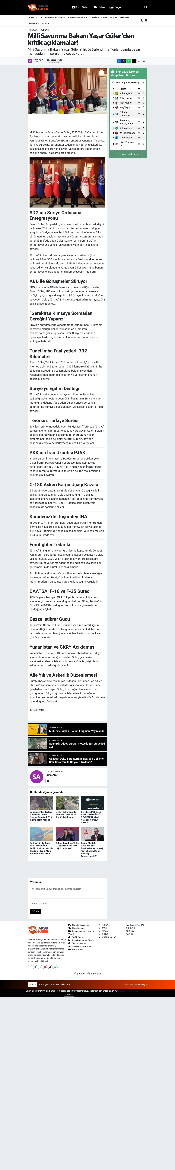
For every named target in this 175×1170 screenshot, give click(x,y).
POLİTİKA (34, 23)
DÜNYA (45, 23)
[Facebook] (30, 967)
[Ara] (145, 7)
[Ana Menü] (145, 21)
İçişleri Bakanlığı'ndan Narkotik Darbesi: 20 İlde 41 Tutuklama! (66, 815)
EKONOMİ (130, 931)
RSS (33, 984)
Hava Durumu (78, 928)
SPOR (104, 17)
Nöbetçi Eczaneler (80, 925)
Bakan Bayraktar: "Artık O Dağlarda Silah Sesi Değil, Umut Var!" (67, 846)
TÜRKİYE (94, 17)
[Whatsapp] (55, 967)
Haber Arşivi (77, 949)
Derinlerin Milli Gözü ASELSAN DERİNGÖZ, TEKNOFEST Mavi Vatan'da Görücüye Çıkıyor (91, 817)
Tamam (69, 994)
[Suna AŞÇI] (36, 776)
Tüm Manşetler (79, 943)
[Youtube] (45, 967)
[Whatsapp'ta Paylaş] (128, 61)
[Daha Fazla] (134, 61)
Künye (117, 7)
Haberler (32, 30)
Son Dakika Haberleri (81, 946)
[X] (35, 967)
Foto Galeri (82, 7)
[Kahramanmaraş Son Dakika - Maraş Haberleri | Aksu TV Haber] (38, 7)
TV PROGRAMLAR (77, 17)
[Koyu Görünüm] (142, 21)
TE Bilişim (142, 984)
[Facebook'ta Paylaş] (119, 61)
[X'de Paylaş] (123, 61)
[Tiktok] (50, 967)
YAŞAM (113, 17)
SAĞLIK (129, 934)
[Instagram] (40, 967)
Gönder (36, 911)
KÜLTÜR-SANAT (109, 937)
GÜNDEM (124, 17)
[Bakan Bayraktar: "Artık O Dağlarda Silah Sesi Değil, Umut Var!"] (67, 834)
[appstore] (80, 973)
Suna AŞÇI (52, 775)
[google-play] (94, 973)
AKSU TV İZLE (35, 17)
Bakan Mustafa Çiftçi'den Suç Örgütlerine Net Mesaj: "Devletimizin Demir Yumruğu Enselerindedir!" (92, 849)
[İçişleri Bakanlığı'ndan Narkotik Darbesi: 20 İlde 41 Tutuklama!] (67, 803)
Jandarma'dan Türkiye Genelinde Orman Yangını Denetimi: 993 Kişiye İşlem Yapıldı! (41, 816)
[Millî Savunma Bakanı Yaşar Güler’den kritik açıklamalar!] (67, 91)
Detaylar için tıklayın (128, 154)
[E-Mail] (48, 781)
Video (101, 7)
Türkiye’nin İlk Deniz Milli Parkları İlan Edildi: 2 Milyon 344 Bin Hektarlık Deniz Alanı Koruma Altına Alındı (41, 848)
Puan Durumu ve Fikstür (83, 940)
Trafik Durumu (78, 937)
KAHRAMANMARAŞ (55, 17)
